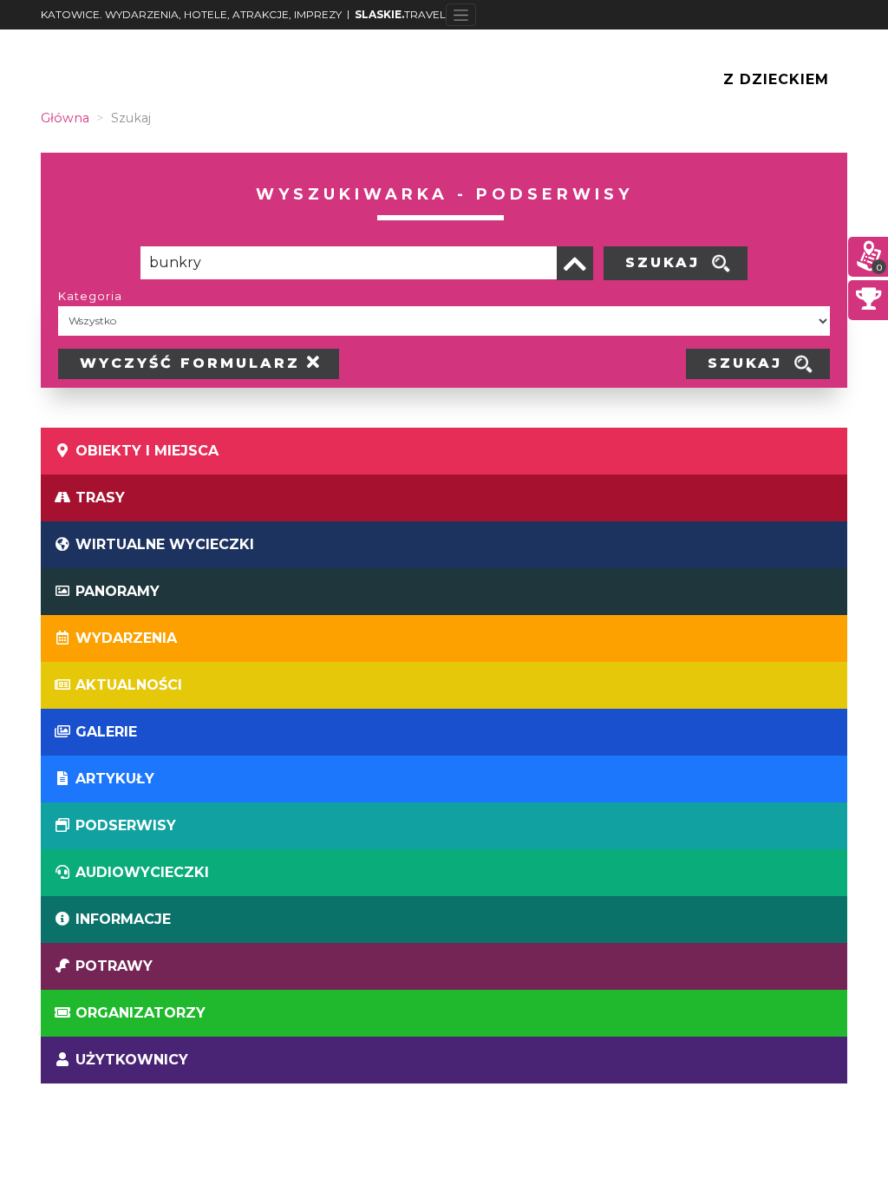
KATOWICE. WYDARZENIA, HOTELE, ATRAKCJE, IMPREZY (191, 14)
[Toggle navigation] (461, 14)
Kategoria (90, 296)
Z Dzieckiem (776, 79)
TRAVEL (400, 14)
